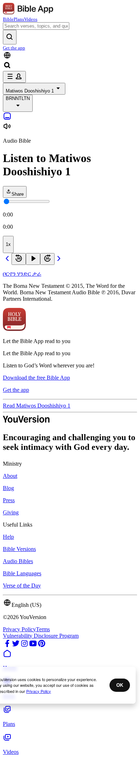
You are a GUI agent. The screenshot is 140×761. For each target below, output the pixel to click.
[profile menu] (14, 77)
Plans (19, 19)
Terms (43, 629)
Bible (8, 19)
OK (119, 685)
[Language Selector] (70, 56)
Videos (30, 19)
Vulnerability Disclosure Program (41, 636)
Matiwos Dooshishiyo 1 (30, 91)
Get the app (14, 48)
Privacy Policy (19, 629)
